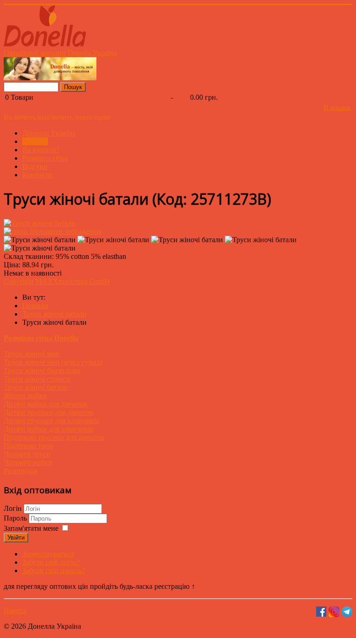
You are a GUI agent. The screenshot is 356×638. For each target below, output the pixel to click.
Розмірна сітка (45, 158)
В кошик (337, 107)
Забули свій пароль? (53, 570)
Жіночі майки (25, 396)
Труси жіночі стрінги (37, 379)
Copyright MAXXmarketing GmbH (57, 281)
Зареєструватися (48, 554)
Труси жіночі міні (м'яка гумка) (53, 362)
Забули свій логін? (51, 562)
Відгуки (35, 166)
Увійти (16, 537)
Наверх (15, 610)
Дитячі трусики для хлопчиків (52, 421)
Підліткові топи (28, 446)
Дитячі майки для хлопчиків (49, 429)
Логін (13, 508)
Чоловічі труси (27, 454)
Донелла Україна (49, 133)
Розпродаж (21, 471)
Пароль (16, 518)
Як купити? (40, 150)
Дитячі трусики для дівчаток (49, 412)
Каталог (35, 141)
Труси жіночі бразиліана (42, 370)
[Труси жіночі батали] (40, 240)
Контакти (37, 175)
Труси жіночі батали (36, 387)
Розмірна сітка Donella (41, 338)
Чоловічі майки (28, 462)
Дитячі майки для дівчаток (46, 404)
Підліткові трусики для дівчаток (54, 437)
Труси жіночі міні (31, 354)
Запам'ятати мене (31, 528)
